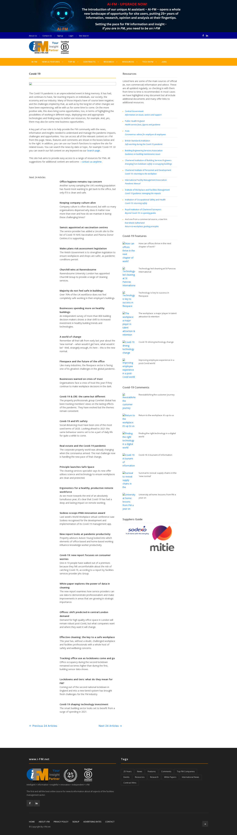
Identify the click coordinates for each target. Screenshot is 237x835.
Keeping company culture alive (78, 202)
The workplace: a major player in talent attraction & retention (158, 315)
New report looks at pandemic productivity (85, 534)
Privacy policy (61, 821)
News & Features (51, 62)
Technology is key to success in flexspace (154, 294)
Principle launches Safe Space (77, 466)
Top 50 (71, 62)
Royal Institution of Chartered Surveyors (143, 211)
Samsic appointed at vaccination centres (84, 227)
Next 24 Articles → (110, 725)
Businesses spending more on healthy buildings (82, 310)
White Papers (170, 777)
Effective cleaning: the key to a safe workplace (87, 637)
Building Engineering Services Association (144, 152)
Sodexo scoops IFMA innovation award (82, 512)
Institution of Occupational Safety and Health (145, 201)
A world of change (70, 336)
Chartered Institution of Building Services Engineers (148, 162)
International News (190, 777)
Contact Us (47, 35)
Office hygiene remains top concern (81, 181)
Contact (109, 821)
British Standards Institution (144, 142)
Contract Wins (129, 782)
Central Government (143, 113)
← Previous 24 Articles (43, 725)
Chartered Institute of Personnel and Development (148, 172)
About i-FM (44, 821)
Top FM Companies (186, 771)
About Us (33, 35)
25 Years (127, 771)
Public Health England (142, 123)
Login (71, 35)
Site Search (84, 35)
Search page (93, 150)
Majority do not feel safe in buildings (81, 290)
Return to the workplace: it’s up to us (156, 415)
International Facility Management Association (146, 182)
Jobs (164, 62)
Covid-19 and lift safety (74, 421)
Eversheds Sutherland (142, 224)
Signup (60, 35)
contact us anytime (92, 161)
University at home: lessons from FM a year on (157, 496)
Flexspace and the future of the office (82, 361)
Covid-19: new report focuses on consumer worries (85, 557)
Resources (128, 62)
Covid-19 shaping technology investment (84, 704)
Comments (166, 771)
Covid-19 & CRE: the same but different (82, 396)
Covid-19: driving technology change (156, 342)
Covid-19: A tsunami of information (155, 454)
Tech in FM (148, 62)
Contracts (89, 62)
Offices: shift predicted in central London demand (84, 614)
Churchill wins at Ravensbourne (78, 269)
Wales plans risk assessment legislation (83, 248)
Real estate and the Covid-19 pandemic (83, 445)
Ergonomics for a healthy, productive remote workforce (86, 489)
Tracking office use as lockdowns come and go (87, 658)
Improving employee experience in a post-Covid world (156, 362)
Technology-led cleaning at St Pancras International (157, 270)
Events (126, 777)
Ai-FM (34, 62)
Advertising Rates (92, 821)
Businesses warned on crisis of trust (81, 378)
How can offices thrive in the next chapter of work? (155, 245)
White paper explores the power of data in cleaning (85, 585)
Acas (145, 133)
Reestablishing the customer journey (157, 394)
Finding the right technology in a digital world (157, 435)
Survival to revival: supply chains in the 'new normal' (158, 474)
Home (32, 821)
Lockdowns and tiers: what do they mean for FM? (86, 681)
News (139, 771)
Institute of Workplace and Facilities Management (147, 191)
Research (109, 62)
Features (152, 771)
